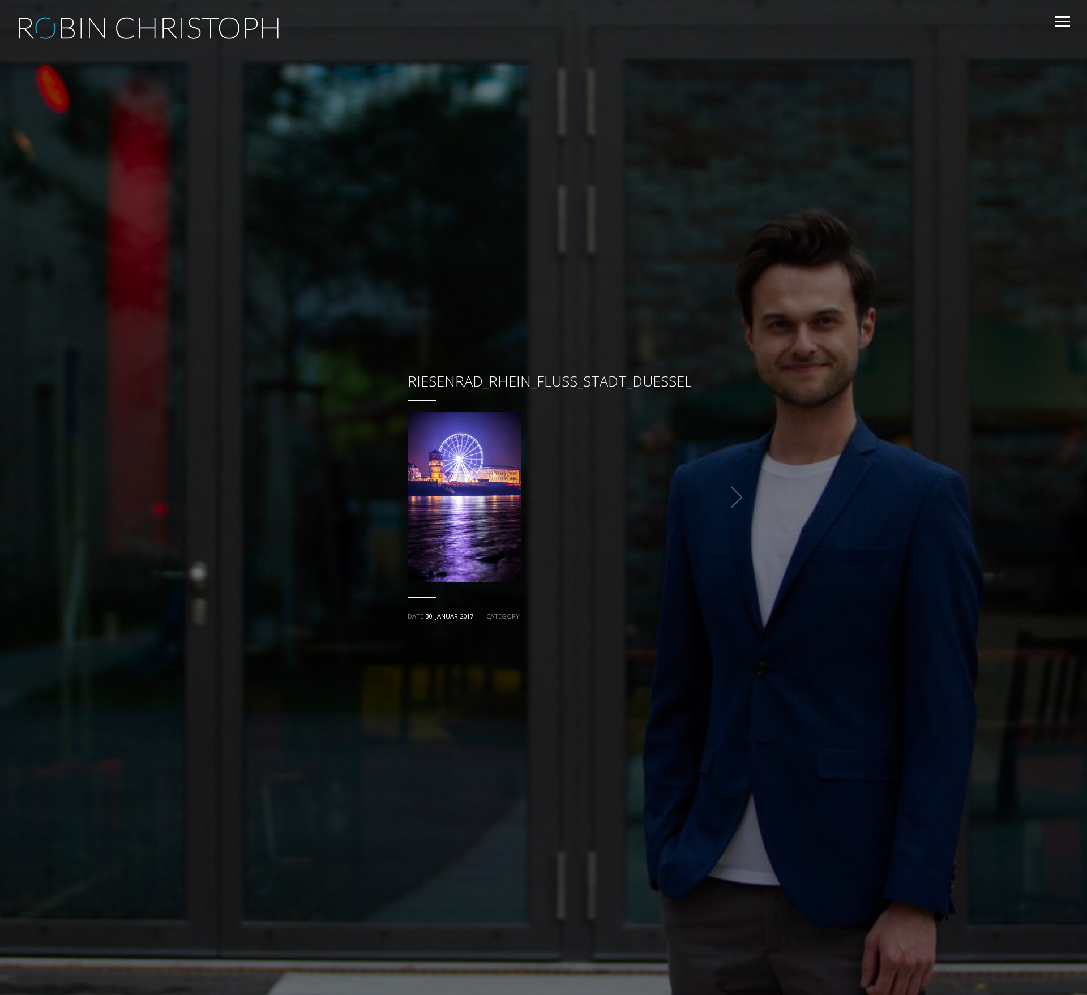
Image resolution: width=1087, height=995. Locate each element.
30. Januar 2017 (449, 616)
